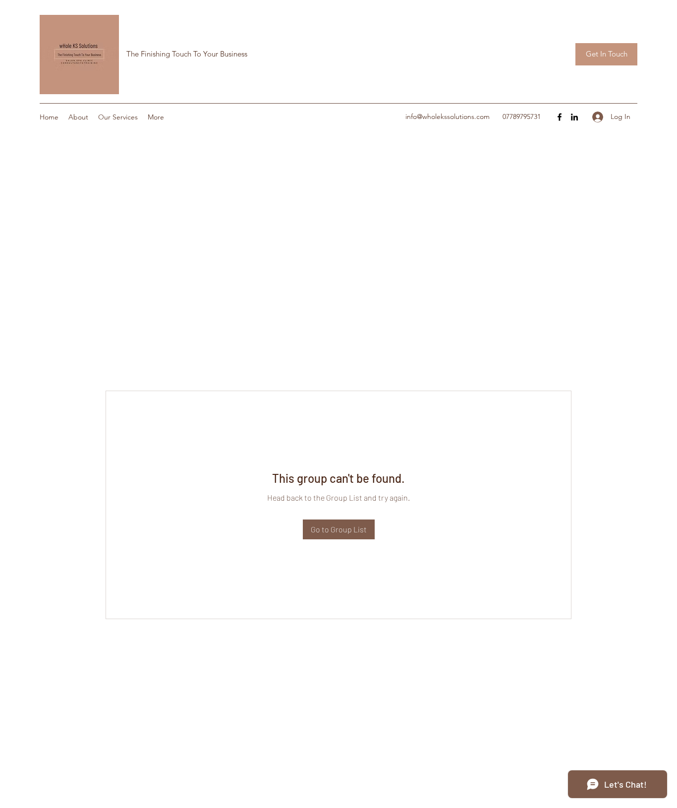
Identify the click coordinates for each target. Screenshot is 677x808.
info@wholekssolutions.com (447, 116)
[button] (606, 54)
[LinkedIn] (574, 117)
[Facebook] (559, 117)
